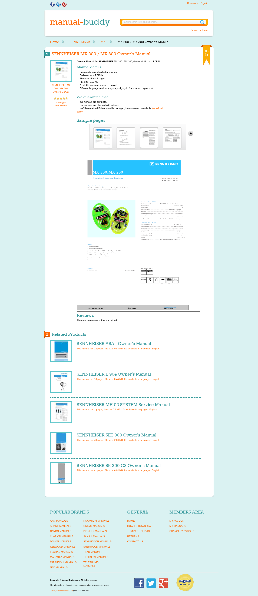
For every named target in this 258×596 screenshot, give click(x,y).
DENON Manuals (60, 541)
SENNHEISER (80, 42)
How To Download (140, 526)
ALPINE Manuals (60, 526)
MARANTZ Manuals (62, 557)
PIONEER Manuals (95, 531)
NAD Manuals (59, 567)
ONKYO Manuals (94, 526)
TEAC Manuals (92, 552)
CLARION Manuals (61, 536)
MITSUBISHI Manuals (63, 562)
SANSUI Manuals (94, 536)
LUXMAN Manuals (61, 552)
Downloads (192, 3)
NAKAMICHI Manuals (96, 520)
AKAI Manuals (59, 520)
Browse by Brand (199, 30)
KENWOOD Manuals (62, 546)
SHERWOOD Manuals (96, 546)
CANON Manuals (60, 531)
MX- (103, 42)
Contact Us (135, 541)
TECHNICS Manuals (95, 557)
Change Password (181, 531)
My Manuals (177, 526)
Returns (133, 536)
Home (54, 42)
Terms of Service (139, 531)
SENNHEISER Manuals (97, 541)
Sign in (204, 3)
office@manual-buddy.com (61, 590)
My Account (177, 520)
